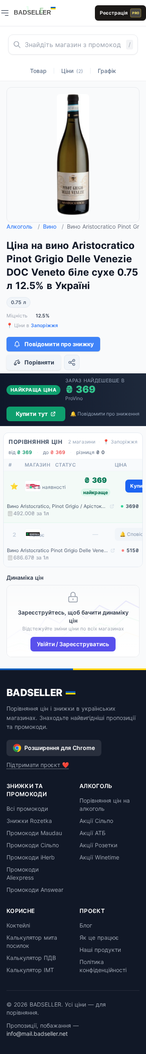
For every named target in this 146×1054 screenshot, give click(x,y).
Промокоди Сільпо (32, 845)
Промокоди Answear (34, 889)
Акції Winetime (99, 857)
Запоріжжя (44, 325)
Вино (53, 226)
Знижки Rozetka (29, 820)
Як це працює (99, 937)
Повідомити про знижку (59, 344)
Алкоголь (23, 226)
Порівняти (39, 362)
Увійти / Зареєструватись (73, 644)
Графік (107, 70)
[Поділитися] (71, 362)
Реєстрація (119, 13)
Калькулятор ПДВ (31, 957)
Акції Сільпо (96, 820)
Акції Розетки (98, 845)
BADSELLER (34, 692)
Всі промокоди (27, 808)
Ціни (72, 70)
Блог (85, 925)
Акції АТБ (92, 832)
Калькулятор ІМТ (30, 969)
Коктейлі (18, 925)
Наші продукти (100, 949)
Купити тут (32, 413)
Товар (38, 70)
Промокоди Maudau (34, 832)
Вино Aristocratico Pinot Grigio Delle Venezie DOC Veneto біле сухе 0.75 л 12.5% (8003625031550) (58, 550)
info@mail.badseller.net (37, 1033)
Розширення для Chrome (59, 747)
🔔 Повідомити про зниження (105, 414)
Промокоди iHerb (30, 857)
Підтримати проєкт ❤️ (37, 764)
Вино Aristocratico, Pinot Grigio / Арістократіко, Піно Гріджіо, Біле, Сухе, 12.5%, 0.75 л (57, 506)
